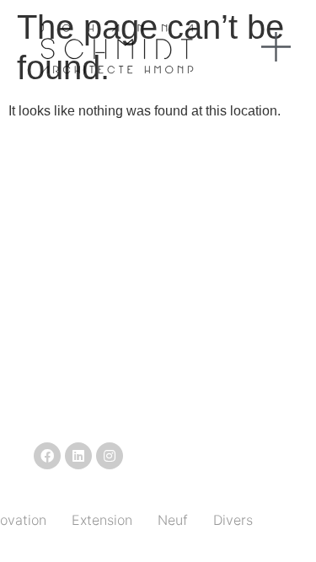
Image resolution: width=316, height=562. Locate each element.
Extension (102, 519)
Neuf (173, 519)
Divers (233, 519)
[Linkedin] (78, 455)
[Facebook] (47, 455)
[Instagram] (109, 455)
